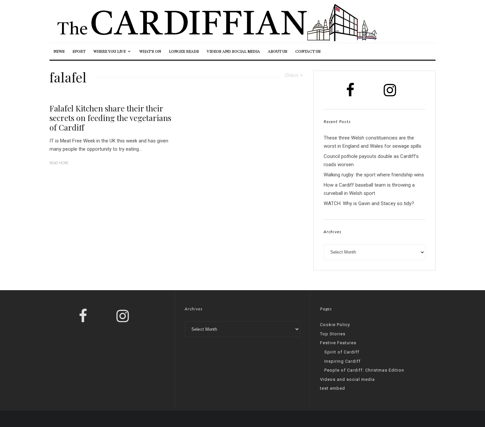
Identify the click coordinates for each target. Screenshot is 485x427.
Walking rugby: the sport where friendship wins (374, 175)
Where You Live (109, 51)
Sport (79, 51)
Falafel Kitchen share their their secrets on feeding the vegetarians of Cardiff (110, 118)
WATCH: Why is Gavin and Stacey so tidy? (369, 203)
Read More (58, 163)
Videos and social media (233, 51)
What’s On (150, 51)
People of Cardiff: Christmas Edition (364, 370)
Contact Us (308, 51)
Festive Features (338, 342)
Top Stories (332, 333)
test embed (332, 388)
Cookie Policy (335, 324)
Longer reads (184, 51)
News (59, 51)
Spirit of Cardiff (341, 352)
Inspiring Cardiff (342, 361)
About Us (277, 51)
